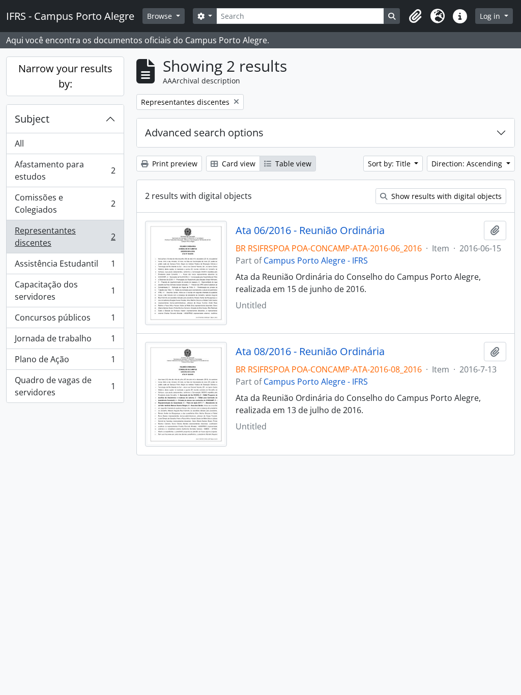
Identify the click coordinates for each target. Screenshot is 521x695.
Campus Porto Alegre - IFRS (316, 260)
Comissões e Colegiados (64, 203)
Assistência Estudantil (64, 266)
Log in (491, 16)
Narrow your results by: (65, 76)
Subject (32, 119)
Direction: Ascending (467, 163)
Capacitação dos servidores (64, 290)
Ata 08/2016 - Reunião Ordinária (310, 351)
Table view (292, 163)
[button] (415, 16)
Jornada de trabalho (64, 341)
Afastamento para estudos (64, 170)
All (19, 143)
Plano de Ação (64, 362)
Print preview (173, 163)
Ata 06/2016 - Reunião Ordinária (310, 230)
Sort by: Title (390, 163)
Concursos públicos (64, 320)
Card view (237, 163)
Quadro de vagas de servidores (64, 386)
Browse (160, 16)
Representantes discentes (64, 236)
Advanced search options (204, 132)
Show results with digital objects (445, 196)
